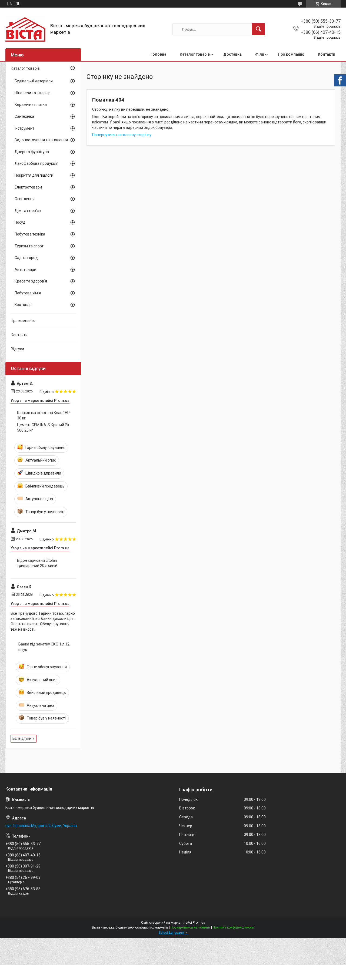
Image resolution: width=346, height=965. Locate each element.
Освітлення (25, 199)
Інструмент (24, 128)
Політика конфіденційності (233, 927)
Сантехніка (24, 116)
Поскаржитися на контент (190, 927)
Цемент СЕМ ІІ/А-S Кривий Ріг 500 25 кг (43, 427)
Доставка (232, 54)
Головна (158, 54)
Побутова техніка (30, 234)
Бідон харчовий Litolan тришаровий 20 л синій (37, 563)
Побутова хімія (28, 293)
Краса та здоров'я (31, 281)
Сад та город (26, 257)
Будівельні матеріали (34, 81)
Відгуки (17, 349)
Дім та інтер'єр (28, 211)
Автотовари (25, 269)
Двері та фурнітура (32, 152)
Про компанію (291, 54)
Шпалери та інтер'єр (33, 93)
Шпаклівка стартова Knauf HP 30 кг (43, 415)
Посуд (20, 222)
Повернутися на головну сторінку (121, 135)
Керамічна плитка (31, 104)
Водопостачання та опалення (41, 140)
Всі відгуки (21, 738)
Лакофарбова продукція (36, 163)
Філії (259, 54)
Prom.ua (199, 922)
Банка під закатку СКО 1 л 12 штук (43, 647)
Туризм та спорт (29, 246)
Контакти (326, 54)
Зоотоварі (23, 304)
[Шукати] (258, 29)
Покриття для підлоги (34, 175)
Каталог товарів (195, 54)
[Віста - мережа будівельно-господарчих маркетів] (25, 29)
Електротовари (28, 187)
